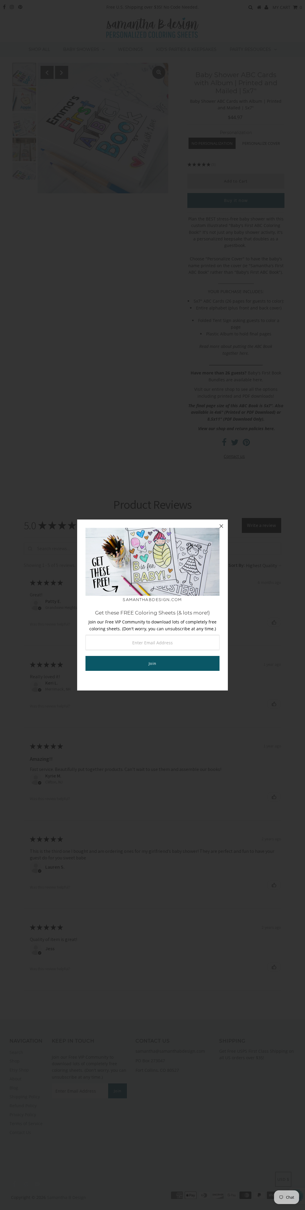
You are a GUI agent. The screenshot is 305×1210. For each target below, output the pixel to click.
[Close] (221, 526)
